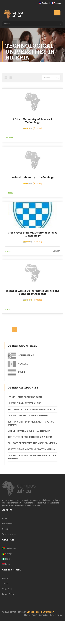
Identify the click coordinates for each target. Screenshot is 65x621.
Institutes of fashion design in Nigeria (30, 437)
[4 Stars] (29, 128)
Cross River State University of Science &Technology (32, 234)
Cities (4, 518)
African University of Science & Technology (32, 121)
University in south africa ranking (28, 415)
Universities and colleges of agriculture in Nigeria (32, 457)
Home (5, 578)
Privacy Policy (8, 594)
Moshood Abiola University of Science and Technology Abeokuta (32, 292)
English (44, 3)
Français (57, 3)
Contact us (7, 589)
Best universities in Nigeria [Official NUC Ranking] (31, 423)
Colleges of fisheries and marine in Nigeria (32, 443)
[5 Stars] (31, 128)
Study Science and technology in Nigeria (31, 449)
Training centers (9, 534)
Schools (6, 529)
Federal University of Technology (32, 177)
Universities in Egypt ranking (24, 403)
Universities (7, 524)
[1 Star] (24, 128)
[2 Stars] (26, 128)
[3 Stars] (28, 128)
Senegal (23, 364)
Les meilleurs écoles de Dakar (25, 397)
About (5, 583)
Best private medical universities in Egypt (32, 409)
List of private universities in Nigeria (29, 431)
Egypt (21, 372)
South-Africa (26, 355)
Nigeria (8, 559)
